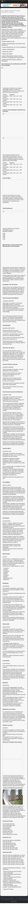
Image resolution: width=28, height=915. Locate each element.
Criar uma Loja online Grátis (7, 898)
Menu (5, 1)
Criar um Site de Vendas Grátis (9, 899)
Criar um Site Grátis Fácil (22, 898)
